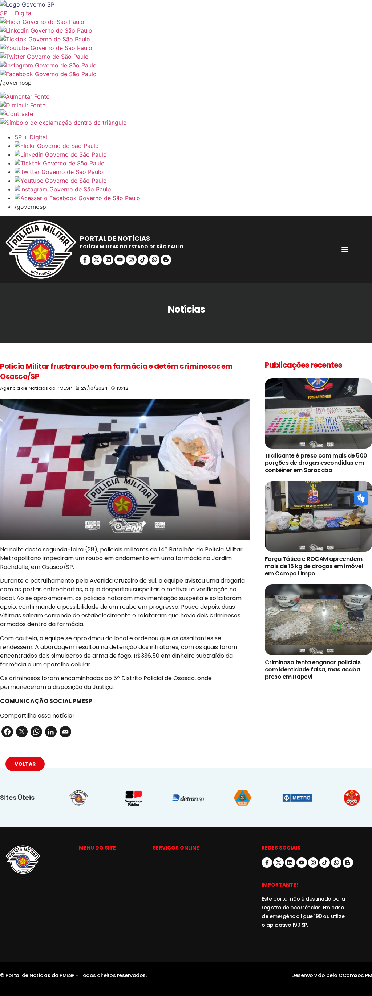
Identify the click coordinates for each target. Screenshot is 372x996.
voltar (25, 764)
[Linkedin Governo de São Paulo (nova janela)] (186, 30)
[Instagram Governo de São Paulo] (186, 65)
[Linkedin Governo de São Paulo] (193, 154)
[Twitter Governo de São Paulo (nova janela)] (186, 56)
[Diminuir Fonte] (186, 105)
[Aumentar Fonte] (186, 96)
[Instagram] (131, 260)
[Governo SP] (186, 4)
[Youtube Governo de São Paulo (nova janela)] (186, 48)
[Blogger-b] (166, 260)
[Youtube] (119, 260)
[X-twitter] (97, 260)
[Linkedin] (108, 260)
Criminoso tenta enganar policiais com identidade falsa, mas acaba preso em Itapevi (313, 669)
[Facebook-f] (85, 260)
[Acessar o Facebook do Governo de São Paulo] (193, 198)
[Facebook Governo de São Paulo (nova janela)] (186, 74)
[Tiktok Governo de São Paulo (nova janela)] (186, 39)
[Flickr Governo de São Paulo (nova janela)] (186, 21)
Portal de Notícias (115, 238)
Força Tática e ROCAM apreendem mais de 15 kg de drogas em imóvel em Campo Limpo (314, 566)
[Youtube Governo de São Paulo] (193, 180)
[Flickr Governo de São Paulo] (193, 145)
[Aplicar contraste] (186, 113)
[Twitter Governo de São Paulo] (193, 172)
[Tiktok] (143, 260)
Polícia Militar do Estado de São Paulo (131, 247)
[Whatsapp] (154, 260)
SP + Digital (16, 13)
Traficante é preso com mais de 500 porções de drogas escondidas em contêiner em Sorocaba (316, 462)
